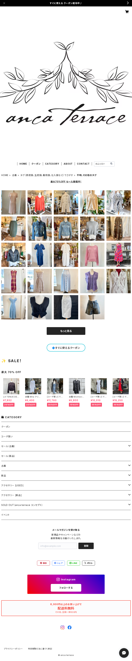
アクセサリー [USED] (12, 485)
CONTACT (83, 163)
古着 (14, 175)
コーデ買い (7, 436)
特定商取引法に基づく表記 (40, 649)
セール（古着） (8, 446)
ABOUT (68, 163)
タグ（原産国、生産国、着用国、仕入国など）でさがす (46, 175)
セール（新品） (8, 456)
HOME (23, 163)
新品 (3, 475)
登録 (86, 545)
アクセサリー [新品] (11, 495)
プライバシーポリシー (13, 649)
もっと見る (66, 331)
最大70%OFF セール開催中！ (66, 181)
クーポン (36, 163)
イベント (5, 514)
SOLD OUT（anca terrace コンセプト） (22, 505)
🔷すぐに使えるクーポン (66, 347)
